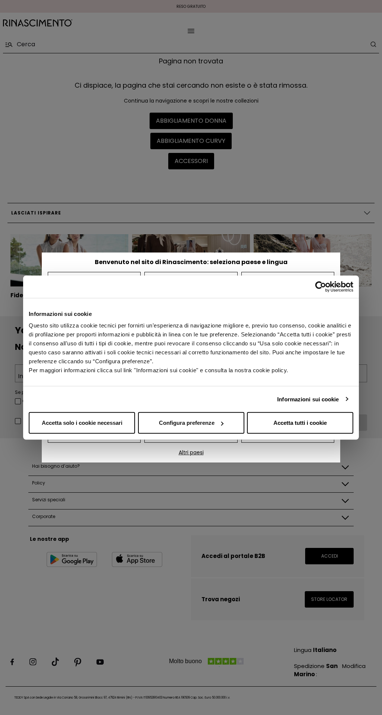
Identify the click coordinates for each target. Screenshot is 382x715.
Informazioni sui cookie (308, 399)
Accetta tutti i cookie (300, 423)
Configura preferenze (187, 423)
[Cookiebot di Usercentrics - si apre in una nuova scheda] (320, 286)
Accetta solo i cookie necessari (82, 423)
